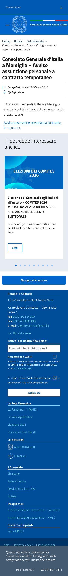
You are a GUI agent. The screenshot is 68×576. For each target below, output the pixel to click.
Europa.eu (19, 455)
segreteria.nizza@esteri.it (33, 325)
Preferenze (25, 569)
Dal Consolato (35, 41)
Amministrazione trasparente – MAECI (32, 517)
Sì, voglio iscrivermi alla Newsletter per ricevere (34, 378)
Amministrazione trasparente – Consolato (34, 510)
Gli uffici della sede (19, 333)
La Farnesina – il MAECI (22, 409)
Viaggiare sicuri (17, 424)
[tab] (16, 265)
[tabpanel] (34, 209)
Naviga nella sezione (34, 280)
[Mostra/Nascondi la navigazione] (7, 24)
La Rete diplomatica (20, 417)
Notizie (18, 41)
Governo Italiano (13, 7)
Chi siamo (14, 473)
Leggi (17, 248)
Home (6, 41)
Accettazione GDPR (20, 356)
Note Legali (26, 368)
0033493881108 (24, 321)
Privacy (17, 368)
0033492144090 (24, 316)
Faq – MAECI (16, 531)
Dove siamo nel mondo (22, 432)
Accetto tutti (51, 569)
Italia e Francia (17, 481)
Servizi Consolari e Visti (22, 488)
